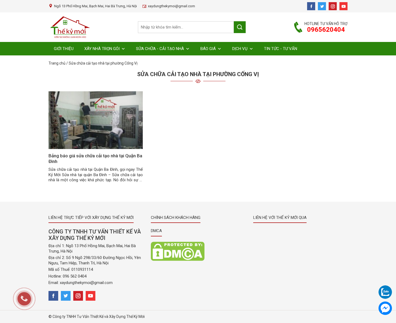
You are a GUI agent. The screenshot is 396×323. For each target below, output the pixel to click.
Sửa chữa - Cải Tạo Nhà (160, 48)
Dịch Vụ (240, 48)
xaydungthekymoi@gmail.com (86, 282)
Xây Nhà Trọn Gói (102, 48)
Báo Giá (208, 48)
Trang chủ (56, 63)
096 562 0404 (74, 276)
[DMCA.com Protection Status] (177, 251)
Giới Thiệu (64, 48)
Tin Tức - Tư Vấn (280, 48)
